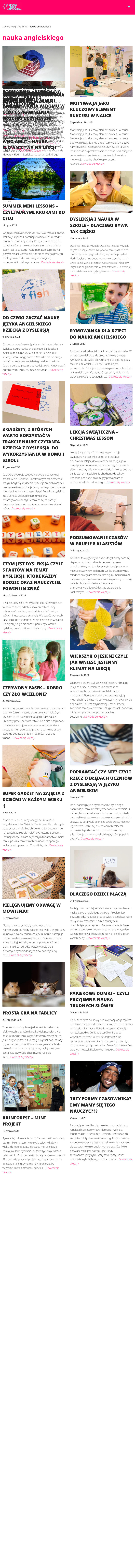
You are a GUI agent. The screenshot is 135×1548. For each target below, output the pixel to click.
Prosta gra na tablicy (29, 1013)
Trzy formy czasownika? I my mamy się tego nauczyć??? (100, 1105)
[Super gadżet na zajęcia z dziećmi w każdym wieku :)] (33, 766)
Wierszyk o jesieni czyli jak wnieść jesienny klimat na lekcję (99, 662)
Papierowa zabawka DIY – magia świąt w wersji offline (33, 100)
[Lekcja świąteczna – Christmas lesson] (101, 405)
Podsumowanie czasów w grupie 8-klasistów (99, 541)
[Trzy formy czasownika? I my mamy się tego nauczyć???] (101, 1076)
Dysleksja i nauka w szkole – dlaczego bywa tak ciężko (99, 225)
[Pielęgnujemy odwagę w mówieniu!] (33, 877)
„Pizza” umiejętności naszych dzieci (27, 1473)
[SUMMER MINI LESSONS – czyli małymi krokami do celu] (33, 179)
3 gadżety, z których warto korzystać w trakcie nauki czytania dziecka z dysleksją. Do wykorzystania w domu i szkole (33, 444)
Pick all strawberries (29, 1373)
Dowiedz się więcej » (31, 150)
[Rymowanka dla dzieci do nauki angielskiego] (101, 303)
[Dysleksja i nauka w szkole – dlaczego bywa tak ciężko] (101, 192)
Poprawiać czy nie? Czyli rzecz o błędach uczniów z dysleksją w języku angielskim (101, 781)
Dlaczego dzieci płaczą (98, 894)
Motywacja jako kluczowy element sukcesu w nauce (93, 109)
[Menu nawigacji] (129, 7)
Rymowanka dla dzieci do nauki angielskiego (98, 334)
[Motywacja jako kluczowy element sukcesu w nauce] (101, 71)
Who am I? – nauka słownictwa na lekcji (29, 1277)
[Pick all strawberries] (33, 1349)
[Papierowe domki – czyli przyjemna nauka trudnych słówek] (101, 966)
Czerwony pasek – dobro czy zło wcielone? (32, 691)
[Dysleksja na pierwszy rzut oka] (101, 1405)
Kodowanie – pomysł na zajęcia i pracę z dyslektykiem (99, 1511)
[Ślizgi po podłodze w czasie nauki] (101, 1191)
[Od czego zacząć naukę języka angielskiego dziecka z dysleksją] (33, 290)
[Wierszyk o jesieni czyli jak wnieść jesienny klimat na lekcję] (101, 624)
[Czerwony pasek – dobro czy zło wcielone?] (33, 660)
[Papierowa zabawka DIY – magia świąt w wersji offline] (33, 67)
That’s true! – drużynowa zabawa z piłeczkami (101, 1326)
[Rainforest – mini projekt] (33, 1087)
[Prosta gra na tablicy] (33, 984)
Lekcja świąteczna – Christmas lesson (94, 435)
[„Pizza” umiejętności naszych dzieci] (33, 1446)
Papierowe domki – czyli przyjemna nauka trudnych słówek (99, 999)
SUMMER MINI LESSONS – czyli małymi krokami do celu (33, 212)
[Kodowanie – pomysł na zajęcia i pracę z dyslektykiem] (101, 1479)
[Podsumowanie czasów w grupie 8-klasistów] (101, 510)
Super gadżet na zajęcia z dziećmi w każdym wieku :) (33, 799)
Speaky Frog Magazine (14, 26)
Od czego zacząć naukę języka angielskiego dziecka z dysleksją (30, 324)
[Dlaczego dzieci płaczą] (101, 867)
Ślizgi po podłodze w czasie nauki (96, 1220)
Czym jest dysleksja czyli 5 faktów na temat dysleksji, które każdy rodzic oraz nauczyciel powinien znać (32, 576)
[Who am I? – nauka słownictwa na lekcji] (33, 1223)
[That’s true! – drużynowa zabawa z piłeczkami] (101, 1296)
